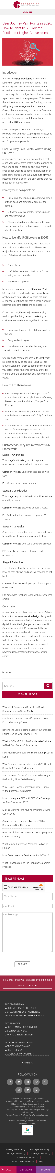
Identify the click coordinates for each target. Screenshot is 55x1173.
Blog (8, 672)
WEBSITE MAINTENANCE (17, 1046)
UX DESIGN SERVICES (16, 1030)
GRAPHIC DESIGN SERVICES (19, 1034)
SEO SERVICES (12, 1023)
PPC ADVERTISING (14, 1004)
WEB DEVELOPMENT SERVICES (21, 1008)
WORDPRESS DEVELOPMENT (20, 1042)
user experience (23, 78)
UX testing (35, 289)
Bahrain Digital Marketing (23, 1161)
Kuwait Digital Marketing (27, 1157)
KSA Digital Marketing (39, 1149)
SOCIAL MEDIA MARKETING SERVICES (24, 1015)
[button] (25, 12)
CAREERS (27, 1062)
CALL (8, 1169)
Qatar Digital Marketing (40, 1153)
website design (31, 616)
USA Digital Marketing (15, 1149)
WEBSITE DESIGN (14, 1049)
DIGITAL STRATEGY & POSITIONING (22, 1011)
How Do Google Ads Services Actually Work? (25, 855)
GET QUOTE (26, 1169)
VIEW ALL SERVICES (27, 985)
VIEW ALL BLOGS (27, 694)
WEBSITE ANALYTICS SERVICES (21, 1027)
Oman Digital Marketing (15, 1153)
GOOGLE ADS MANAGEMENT (19, 1053)
